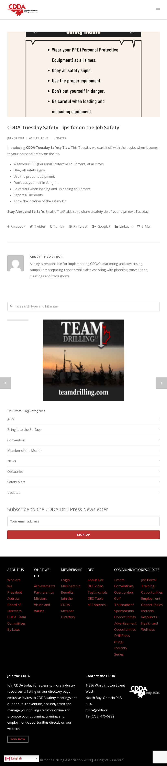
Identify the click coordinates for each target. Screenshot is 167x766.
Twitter (39, 226)
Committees (16, 623)
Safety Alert (16, 482)
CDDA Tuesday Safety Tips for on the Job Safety (63, 127)
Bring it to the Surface (24, 429)
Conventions (124, 586)
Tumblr (58, 226)
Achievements (44, 586)
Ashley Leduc (38, 138)
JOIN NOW (18, 739)
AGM (11, 419)
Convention (16, 440)
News (11, 461)
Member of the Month (24, 450)
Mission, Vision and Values (42, 604)
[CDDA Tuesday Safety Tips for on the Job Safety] (83, 74)
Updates (60, 138)
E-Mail (146, 226)
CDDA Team (16, 617)
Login (65, 580)
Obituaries (15, 471)
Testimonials (97, 592)
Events (119, 580)
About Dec (95, 580)
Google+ (104, 226)
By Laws (13, 629)
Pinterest (80, 226)
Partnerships (44, 592)
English (16, 758)
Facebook (17, 226)
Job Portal (148, 580)
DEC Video (95, 586)
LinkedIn (126, 226)
